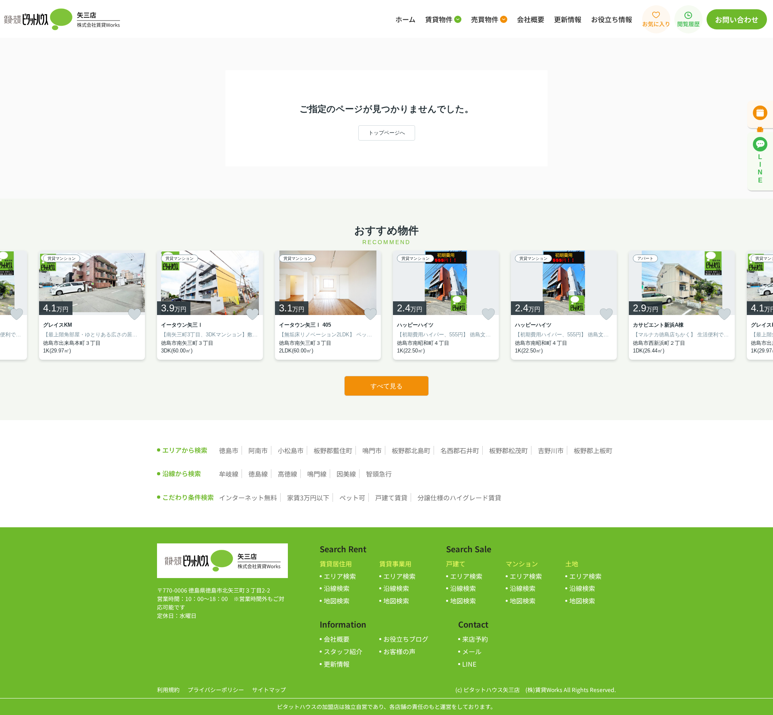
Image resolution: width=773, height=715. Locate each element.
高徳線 (287, 473)
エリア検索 (340, 576)
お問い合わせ (737, 19)
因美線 (346, 473)
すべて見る (386, 386)
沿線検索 (336, 588)
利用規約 (168, 690)
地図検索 (336, 600)
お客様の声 (399, 651)
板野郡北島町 (411, 450)
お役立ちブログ (405, 639)
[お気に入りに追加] (16, 314)
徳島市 (228, 450)
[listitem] (210, 305)
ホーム (405, 19)
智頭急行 (379, 473)
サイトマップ (269, 690)
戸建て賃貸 (391, 497)
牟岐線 (228, 473)
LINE (469, 664)
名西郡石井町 (459, 450)
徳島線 (258, 473)
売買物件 (484, 19)
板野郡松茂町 (508, 450)
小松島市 (291, 450)
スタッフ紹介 (343, 651)
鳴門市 (372, 450)
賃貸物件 (439, 19)
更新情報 (567, 19)
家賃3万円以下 (308, 497)
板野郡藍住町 (333, 450)
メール (472, 651)
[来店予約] (760, 114)
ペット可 (352, 497)
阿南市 (258, 450)
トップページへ (386, 133)
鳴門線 (317, 473)
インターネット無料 (248, 497)
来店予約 (475, 639)
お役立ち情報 (611, 19)
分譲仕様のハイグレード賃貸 (459, 497)
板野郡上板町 (593, 450)
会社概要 (530, 19)
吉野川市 (551, 450)
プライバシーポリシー (216, 690)
